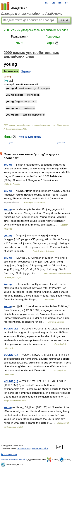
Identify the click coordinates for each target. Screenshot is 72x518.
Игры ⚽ (53, 43)
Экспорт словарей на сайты (14, 459)
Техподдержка (23, 448)
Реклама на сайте (40, 448)
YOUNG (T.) (11, 328)
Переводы (52, 36)
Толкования (19, 36)
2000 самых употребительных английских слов (36, 30)
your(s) (61, 142)
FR (66, 2)
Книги (19, 43)
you (11, 142)
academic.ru (14, 6)
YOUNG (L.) (11, 381)
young (8, 235)
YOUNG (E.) (11, 354)
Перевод (26, 71)
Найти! (64, 20)
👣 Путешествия (9, 454)
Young (8, 164)
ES (60, 2)
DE (53, 2)
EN (46, 2)
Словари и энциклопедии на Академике (31, 13)
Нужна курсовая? (30, 136)
